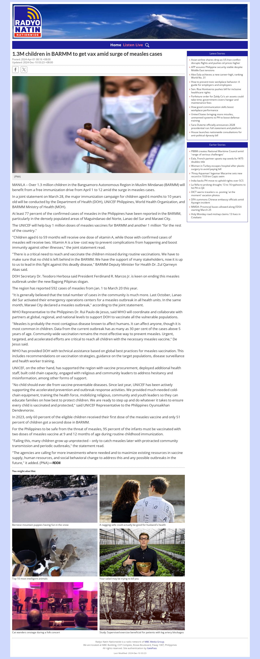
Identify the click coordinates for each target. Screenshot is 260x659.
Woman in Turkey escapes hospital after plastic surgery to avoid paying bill (217, 167)
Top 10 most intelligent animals (30, 578)
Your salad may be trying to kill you (119, 578)
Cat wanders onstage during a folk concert (36, 632)
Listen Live (133, 44)
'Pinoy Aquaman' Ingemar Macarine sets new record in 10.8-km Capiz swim (216, 175)
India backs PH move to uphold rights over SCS (217, 180)
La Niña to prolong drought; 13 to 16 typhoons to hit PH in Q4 (218, 186)
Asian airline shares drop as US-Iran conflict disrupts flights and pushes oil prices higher (215, 61)
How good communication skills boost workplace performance (212, 108)
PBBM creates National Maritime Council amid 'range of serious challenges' (217, 152)
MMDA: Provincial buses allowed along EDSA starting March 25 (216, 208)
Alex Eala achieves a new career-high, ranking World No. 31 (217, 76)
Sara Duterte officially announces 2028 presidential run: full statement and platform (216, 126)
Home (115, 44)
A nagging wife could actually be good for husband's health (133, 525)
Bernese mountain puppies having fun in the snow (40, 525)
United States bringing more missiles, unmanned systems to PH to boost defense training (215, 117)
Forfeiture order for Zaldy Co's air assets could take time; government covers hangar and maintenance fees (217, 99)
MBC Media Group (154, 641)
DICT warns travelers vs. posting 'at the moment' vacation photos (213, 193)
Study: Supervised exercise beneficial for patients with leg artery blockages (142, 632)
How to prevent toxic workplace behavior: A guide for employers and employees (215, 83)
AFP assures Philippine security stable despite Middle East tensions (217, 68)
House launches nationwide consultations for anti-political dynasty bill (216, 133)
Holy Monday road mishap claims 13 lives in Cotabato (215, 215)
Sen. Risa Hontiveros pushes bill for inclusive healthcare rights (216, 90)
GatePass (152, 648)
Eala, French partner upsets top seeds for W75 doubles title (217, 160)
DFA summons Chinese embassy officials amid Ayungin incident (217, 201)
